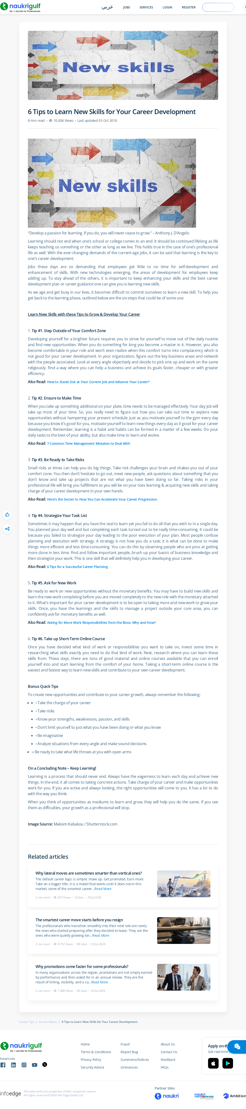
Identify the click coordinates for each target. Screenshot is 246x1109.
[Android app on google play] (227, 1063)
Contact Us (169, 1052)
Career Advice (48, 1022)
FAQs (165, 1067)
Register (189, 7)
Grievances (129, 1067)
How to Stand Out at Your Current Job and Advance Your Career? (98, 382)
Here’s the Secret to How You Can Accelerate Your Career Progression (102, 499)
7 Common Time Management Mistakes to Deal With (88, 443)
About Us (168, 1044)
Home (85, 1044)
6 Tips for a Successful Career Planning (77, 566)
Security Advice (92, 1067)
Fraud (125, 1044)
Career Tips (26, 1022)
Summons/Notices (135, 1059)
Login (167, 7)
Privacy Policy (91, 1059)
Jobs (126, 7)
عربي (107, 7)
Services (146, 7)
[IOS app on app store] (213, 1063)
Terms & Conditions (96, 1052)
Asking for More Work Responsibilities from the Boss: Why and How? (101, 622)
